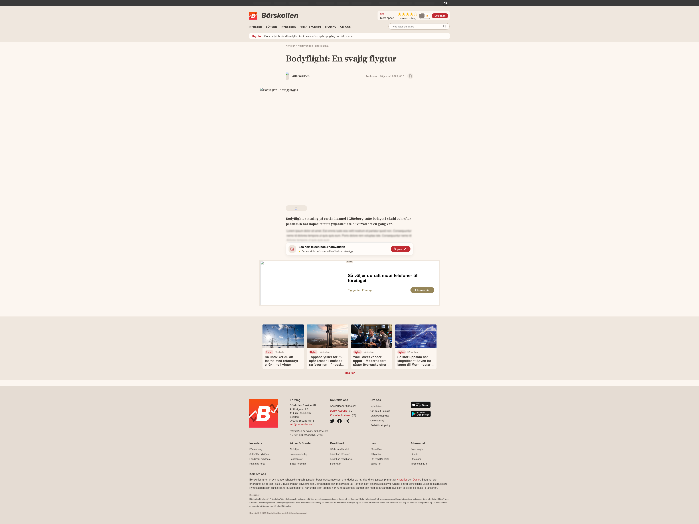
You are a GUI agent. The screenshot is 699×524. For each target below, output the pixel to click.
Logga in (440, 15)
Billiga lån (375, 454)
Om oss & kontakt (380, 411)
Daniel (416, 479)
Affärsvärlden (300, 76)
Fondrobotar (296, 459)
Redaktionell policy (380, 425)
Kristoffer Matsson (340, 415)
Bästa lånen (376, 449)
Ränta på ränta (257, 463)
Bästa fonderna (298, 463)
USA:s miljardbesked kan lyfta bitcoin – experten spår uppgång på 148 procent (302, 36)
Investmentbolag (298, 454)
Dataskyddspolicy (379, 415)
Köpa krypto (417, 449)
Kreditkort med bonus (341, 459)
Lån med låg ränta (379, 459)
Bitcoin (414, 454)
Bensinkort (335, 463)
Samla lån (375, 463)
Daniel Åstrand (338, 410)
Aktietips (294, 449)
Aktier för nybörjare (259, 454)
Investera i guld (419, 463)
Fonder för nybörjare (259, 459)
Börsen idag (255, 449)
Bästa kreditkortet (339, 449)
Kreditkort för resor (340, 454)
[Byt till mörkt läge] (424, 16)
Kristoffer (402, 479)
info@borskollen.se (301, 424)
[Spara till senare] (410, 76)
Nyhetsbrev (376, 406)
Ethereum (416, 459)
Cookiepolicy (377, 420)
